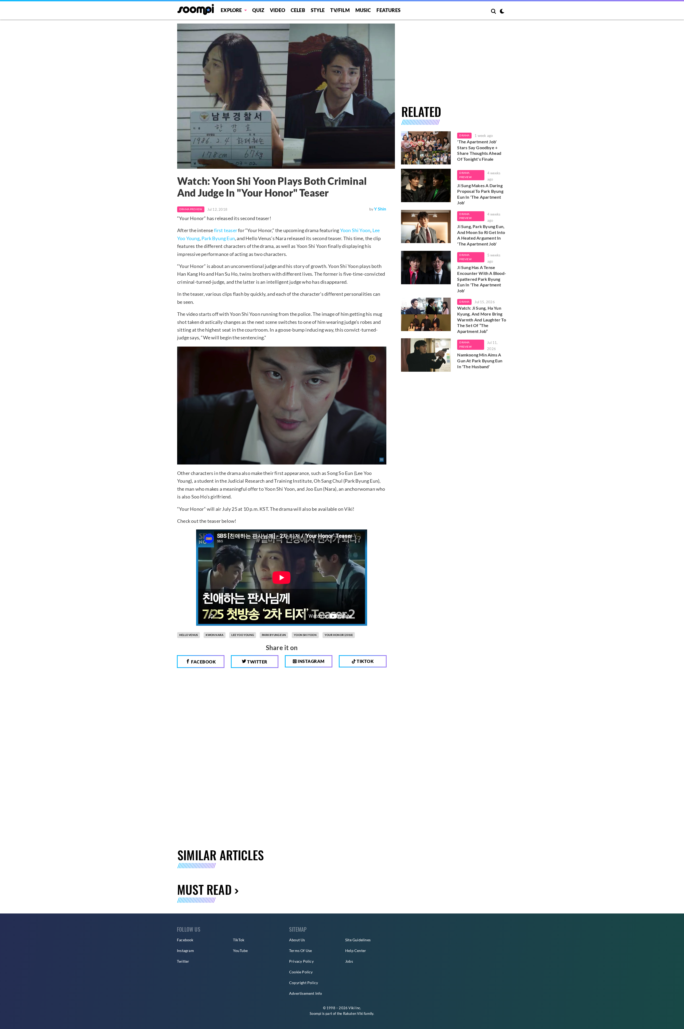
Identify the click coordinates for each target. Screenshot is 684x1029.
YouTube (240, 950)
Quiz (258, 10)
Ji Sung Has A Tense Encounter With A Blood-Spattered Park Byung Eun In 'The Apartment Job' (481, 279)
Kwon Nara (214, 634)
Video (277, 10)
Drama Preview (190, 209)
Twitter (256, 661)
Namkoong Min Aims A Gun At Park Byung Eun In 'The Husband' (479, 360)
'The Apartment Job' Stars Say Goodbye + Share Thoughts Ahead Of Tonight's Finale (479, 150)
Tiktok (365, 661)
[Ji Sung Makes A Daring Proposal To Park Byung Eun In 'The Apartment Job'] (426, 185)
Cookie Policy (301, 972)
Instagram (311, 661)
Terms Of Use (300, 950)
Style (318, 10)
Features (388, 10)
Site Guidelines (358, 940)
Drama (464, 135)
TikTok (238, 940)
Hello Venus (188, 634)
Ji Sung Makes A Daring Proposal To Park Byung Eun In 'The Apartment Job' (480, 194)
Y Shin (380, 208)
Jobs (349, 961)
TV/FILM (339, 10)
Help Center (355, 950)
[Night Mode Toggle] (502, 12)
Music (363, 10)
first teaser (225, 230)
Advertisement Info (305, 993)
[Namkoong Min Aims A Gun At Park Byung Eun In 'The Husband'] (426, 354)
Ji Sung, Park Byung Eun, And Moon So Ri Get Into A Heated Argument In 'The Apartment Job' (481, 235)
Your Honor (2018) (339, 634)
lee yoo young (242, 634)
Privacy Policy (301, 961)
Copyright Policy (303, 982)
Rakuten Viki (353, 1013)
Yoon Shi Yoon (355, 230)
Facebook (203, 661)
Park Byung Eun (218, 238)
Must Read (204, 889)
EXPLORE (231, 10)
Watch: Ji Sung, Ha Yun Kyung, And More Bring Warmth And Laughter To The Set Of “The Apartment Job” (481, 319)
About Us (297, 940)
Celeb (298, 10)
